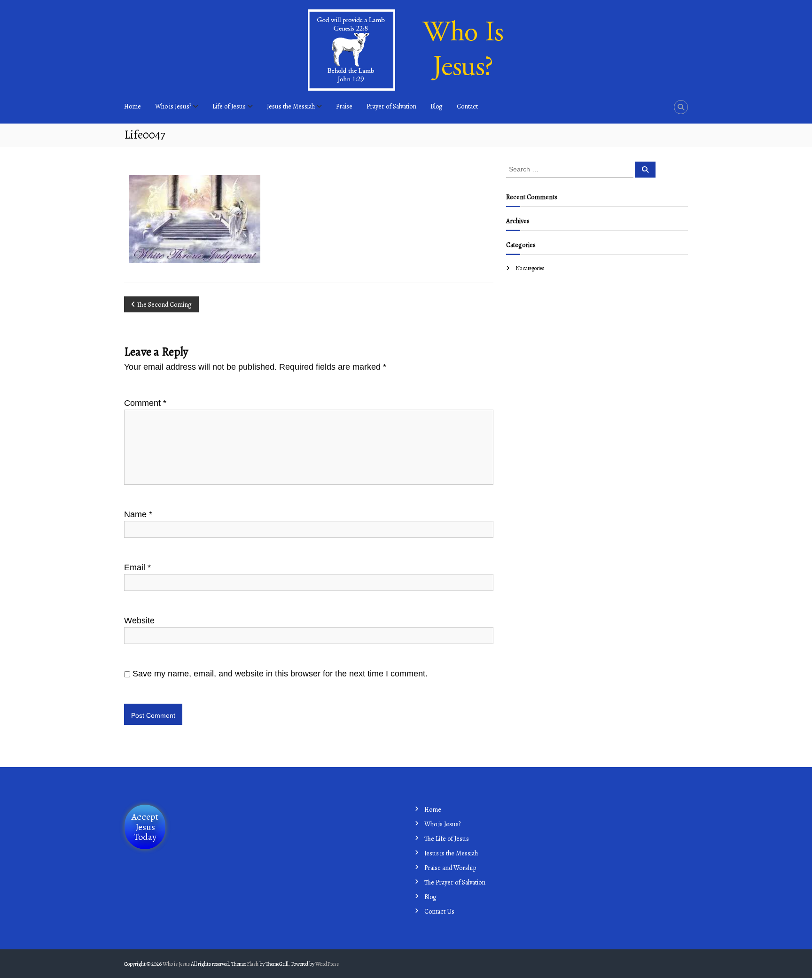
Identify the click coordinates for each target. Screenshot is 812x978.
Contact (467, 106)
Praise (344, 106)
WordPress (327, 964)
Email (137, 567)
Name (138, 514)
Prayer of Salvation (391, 106)
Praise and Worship (450, 867)
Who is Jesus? (173, 106)
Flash (252, 964)
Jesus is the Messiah (451, 853)
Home (432, 809)
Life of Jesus (229, 106)
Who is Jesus (176, 964)
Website (139, 620)
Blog (436, 106)
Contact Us (439, 911)
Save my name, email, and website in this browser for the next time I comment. (280, 673)
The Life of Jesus (446, 838)
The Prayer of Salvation (454, 882)
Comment (145, 403)
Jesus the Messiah (291, 106)
